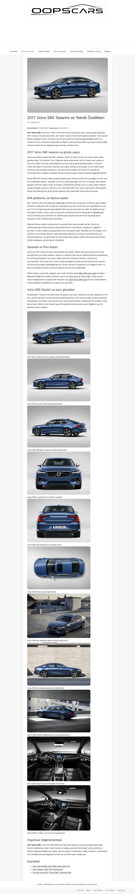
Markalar (107, 51)
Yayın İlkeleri (121, 890)
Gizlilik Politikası (98, 890)
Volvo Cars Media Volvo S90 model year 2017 (51, 866)
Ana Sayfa (13, 51)
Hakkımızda (80, 890)
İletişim (88, 890)
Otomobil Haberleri (27, 51)
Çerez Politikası (110, 890)
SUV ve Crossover (60, 51)
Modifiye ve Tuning (94, 51)
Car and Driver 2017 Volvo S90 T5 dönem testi (52, 873)
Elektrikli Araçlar (44, 51)
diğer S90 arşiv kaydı (87, 273)
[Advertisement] (67, 34)
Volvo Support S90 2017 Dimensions (48, 869)
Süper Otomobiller (76, 51)
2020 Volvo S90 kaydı (78, 280)
